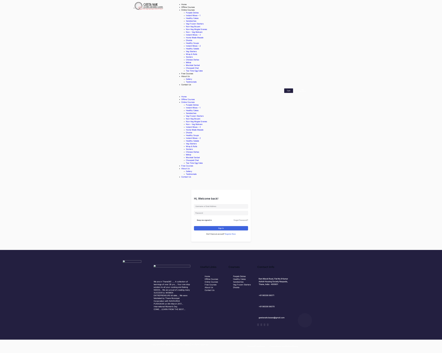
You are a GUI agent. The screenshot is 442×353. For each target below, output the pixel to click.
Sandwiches (191, 21)
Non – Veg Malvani (194, 32)
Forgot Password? (241, 220)
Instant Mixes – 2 (193, 46)
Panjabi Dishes (239, 276)
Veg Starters (191, 51)
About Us (185, 76)
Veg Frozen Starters (195, 24)
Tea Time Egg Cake (194, 71)
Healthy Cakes (192, 18)
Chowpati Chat (192, 68)
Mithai (188, 62)
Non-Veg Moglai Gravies (196, 29)
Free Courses (187, 73)
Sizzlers (189, 57)
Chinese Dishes (192, 60)
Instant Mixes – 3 (193, 35)
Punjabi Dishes (192, 13)
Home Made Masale (194, 37)
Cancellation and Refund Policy (284, 346)
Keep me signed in (204, 220)
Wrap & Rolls (191, 54)
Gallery (189, 79)
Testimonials (191, 82)
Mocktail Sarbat (193, 65)
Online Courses (188, 10)
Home (184, 4)
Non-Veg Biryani (193, 26)
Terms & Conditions (256, 346)
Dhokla (189, 40)
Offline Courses (188, 7)
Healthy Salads (192, 48)
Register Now (230, 234)
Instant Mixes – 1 (193, 15)
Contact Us (186, 84)
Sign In (221, 228)
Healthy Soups (192, 43)
